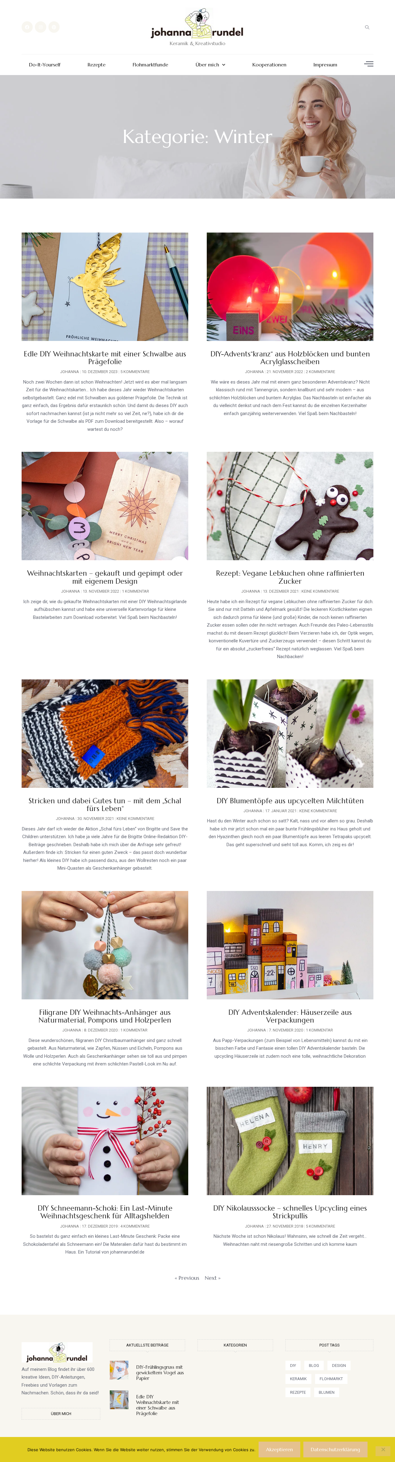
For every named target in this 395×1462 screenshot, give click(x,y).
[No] (383, 1451)
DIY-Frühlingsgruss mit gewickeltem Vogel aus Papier (160, 1372)
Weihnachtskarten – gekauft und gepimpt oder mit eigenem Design (105, 577)
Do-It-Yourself (44, 65)
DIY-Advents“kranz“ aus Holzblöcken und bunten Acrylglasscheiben (290, 358)
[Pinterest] (54, 26)
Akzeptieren (279, 1449)
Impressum (325, 65)
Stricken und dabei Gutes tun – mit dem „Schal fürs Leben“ (105, 804)
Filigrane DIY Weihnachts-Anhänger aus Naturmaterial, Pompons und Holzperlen (105, 1016)
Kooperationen (269, 65)
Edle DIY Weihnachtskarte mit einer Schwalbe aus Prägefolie (105, 358)
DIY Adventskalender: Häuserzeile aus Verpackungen (290, 1016)
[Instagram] (40, 26)
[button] (367, 27)
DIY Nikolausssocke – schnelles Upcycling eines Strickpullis (290, 1212)
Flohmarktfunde (150, 65)
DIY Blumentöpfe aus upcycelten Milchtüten (290, 800)
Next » (213, 1277)
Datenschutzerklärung (335, 1449)
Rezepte (97, 65)
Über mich (207, 65)
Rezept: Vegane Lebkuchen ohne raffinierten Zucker (290, 577)
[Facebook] (27, 26)
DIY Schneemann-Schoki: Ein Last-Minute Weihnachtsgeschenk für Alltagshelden (105, 1212)
